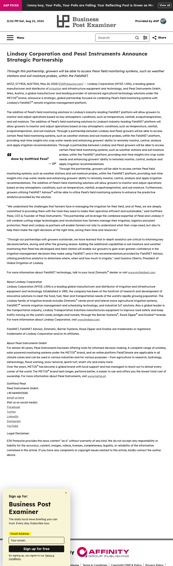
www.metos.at (97, 376)
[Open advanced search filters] (145, 38)
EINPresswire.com (70, 84)
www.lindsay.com (88, 319)
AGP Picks (11, 5)
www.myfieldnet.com (141, 272)
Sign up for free (36, 549)
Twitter (11, 411)
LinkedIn (12, 416)
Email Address (19, 533)
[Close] (66, 492)
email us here (15, 397)
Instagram (14, 421)
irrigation (55, 88)
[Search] (137, 38)
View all (164, 5)
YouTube (12, 426)
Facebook (13, 407)
